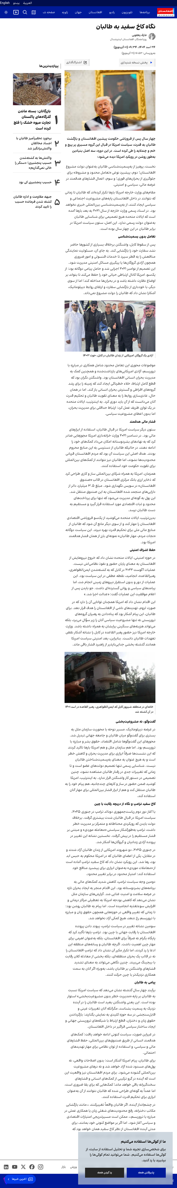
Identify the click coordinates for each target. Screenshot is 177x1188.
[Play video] (16, 12)
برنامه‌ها (145, 12)
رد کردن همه (104, 1172)
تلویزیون (127, 12)
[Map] (34, 12)
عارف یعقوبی (139, 35)
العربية (27, 3)
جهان (78, 12)
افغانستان (95, 12)
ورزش (73, 1167)
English (5, 3)
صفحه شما (48, 12)
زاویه (65, 12)
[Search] (25, 12)
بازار (64, 1167)
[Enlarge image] (110, 326)
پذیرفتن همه (146, 1172)
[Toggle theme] (6, 12)
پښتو (16, 3)
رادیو (112, 12)
